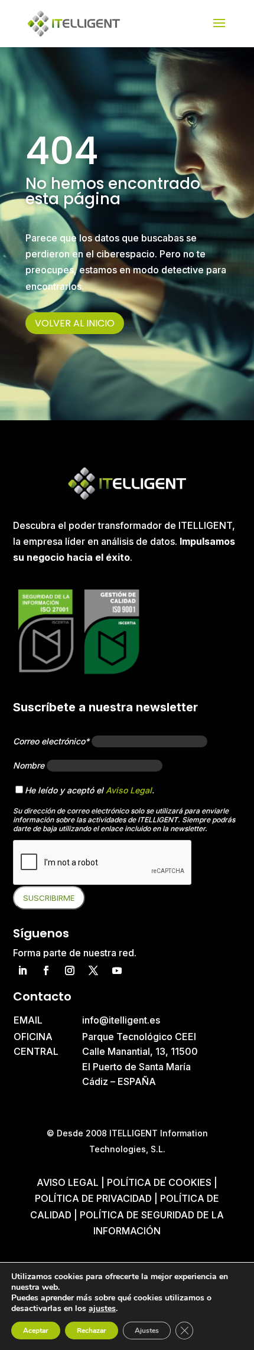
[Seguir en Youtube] (117, 970)
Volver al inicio (75, 323)
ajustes (102, 1308)
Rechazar (91, 1330)
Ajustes (147, 1330)
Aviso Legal (129, 790)
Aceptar (35, 1330)
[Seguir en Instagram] (69, 970)
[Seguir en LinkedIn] (22, 970)
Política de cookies (160, 1182)
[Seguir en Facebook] (46, 970)
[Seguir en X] (93, 970)
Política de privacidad (93, 1198)
